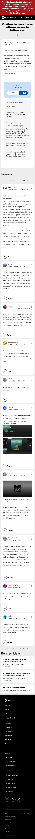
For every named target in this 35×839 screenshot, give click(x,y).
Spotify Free (9, 791)
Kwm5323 (28, 690)
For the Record (10, 718)
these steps (22, 11)
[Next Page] (27, 181)
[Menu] (31, 17)
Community (10, 17)
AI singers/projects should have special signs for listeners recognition (16, 674)
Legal (6, 813)
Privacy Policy (8, 819)
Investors (8, 740)
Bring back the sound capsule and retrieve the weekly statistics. (14, 660)
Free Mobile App (10, 761)
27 (24, 181)
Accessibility (15, 826)
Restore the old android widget (14, 687)
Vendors (7, 744)
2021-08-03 (18, 103)
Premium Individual (11, 775)
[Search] (22, 17)
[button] (13, 93)
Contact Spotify (10, 766)
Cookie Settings (9, 823)
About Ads (7, 826)
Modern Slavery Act (9, 829)
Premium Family (10, 783)
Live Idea (18, 87)
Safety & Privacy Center (10, 816)
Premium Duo (9, 779)
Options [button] (30, 43)
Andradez (6, 666)
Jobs (6, 714)
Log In (27, 17)
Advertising (9, 735)
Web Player (9, 757)
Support (7, 753)
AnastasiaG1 (7, 680)
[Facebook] (19, 799)
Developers (9, 731)
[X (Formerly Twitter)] (13, 799)
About (7, 710)
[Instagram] (7, 799)
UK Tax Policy (8, 832)
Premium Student (11, 787)
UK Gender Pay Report (10, 835)
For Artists (8, 727)
